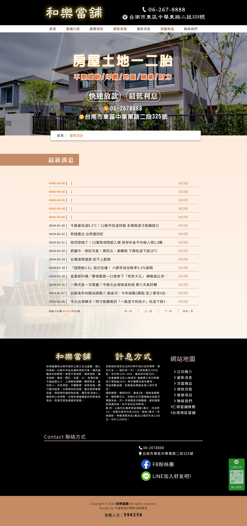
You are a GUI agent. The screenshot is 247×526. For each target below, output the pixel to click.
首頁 (52, 28)
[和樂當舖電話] (163, 9)
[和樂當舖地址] (164, 16)
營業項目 (184, 394)
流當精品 (184, 383)
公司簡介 (184, 371)
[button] (18, 83)
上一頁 (148, 311)
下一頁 (168, 311)
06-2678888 (153, 447)
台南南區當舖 (184, 412)
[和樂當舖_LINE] (238, 474)
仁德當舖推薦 (184, 406)
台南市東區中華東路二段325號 (168, 453)
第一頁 (128, 311)
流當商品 (167, 28)
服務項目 (96, 28)
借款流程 (120, 28)
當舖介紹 (73, 28)
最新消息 (144, 28)
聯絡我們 (191, 28)
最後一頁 (188, 311)
